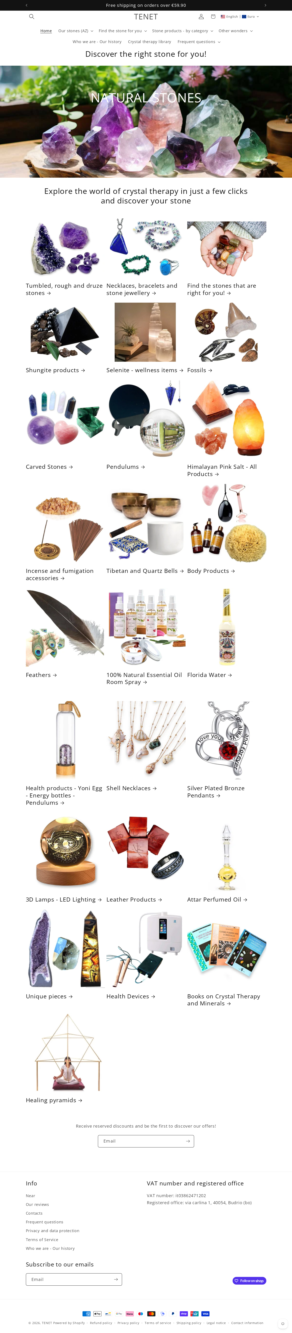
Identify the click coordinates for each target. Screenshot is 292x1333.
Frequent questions (45, 1221)
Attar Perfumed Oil (214, 899)
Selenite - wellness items (141, 370)
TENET (47, 1323)
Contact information (247, 1323)
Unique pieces (46, 996)
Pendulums (122, 466)
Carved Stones (46, 466)
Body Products (208, 570)
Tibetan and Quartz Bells (142, 570)
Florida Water (206, 674)
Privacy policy (128, 1323)
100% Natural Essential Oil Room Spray (144, 678)
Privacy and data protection (53, 1230)
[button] (32, 16)
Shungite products (52, 370)
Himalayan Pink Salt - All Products (222, 470)
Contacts (34, 1213)
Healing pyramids (51, 1100)
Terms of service (158, 1323)
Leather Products (131, 899)
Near (30, 1195)
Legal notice (216, 1323)
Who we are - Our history (50, 1248)
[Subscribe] (188, 1141)
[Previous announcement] (26, 5)
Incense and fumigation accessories (60, 574)
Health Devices (127, 996)
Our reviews (37, 1204)
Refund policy (101, 1323)
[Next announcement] (265, 5)
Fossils (196, 370)
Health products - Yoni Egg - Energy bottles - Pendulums (64, 795)
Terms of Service (42, 1239)
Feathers (38, 674)
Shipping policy (189, 1323)
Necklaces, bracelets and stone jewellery (142, 289)
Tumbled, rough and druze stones (64, 289)
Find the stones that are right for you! (222, 289)
